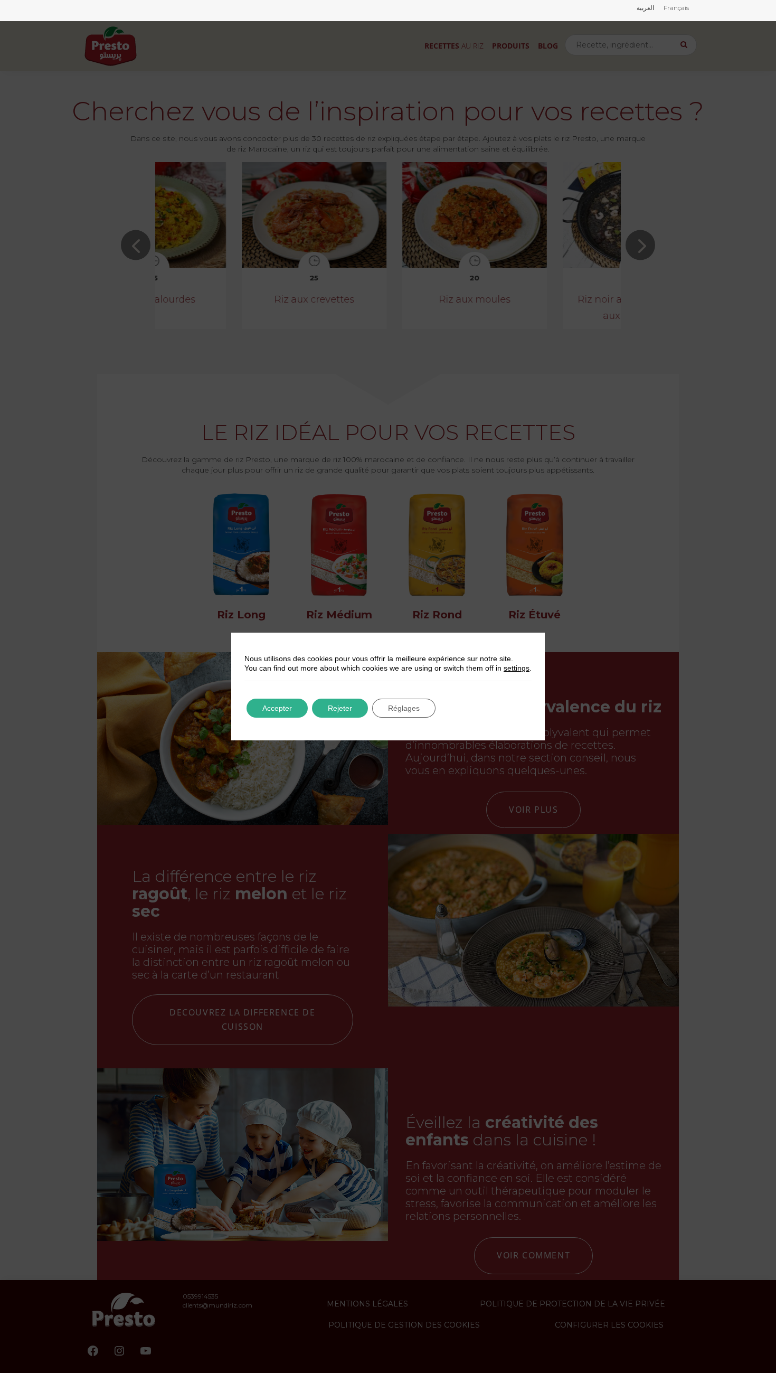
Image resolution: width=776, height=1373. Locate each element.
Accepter (277, 708)
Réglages (404, 708)
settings (516, 668)
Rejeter (340, 708)
